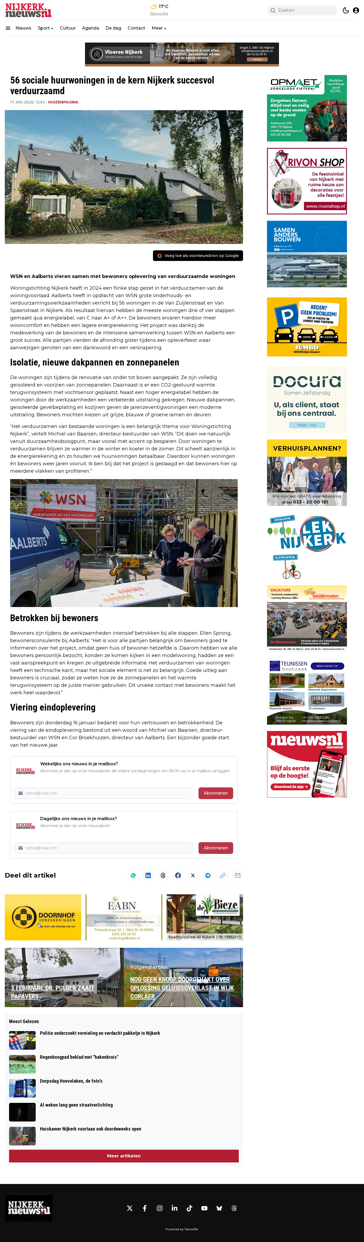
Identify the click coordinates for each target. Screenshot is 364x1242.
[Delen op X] (193, 875)
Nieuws (23, 28)
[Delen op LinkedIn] (148, 875)
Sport (44, 28)
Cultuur (68, 28)
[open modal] (356, 10)
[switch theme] (346, 10)
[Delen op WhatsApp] (133, 875)
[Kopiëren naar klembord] (222, 875)
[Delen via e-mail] (237, 875)
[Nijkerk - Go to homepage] (29, 1208)
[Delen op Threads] (163, 875)
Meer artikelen (124, 1155)
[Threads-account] (234, 1208)
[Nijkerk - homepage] (29, 10)
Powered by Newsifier (182, 1229)
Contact (136, 28)
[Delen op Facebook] (178, 875)
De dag (113, 28)
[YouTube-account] (204, 1208)
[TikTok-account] (189, 1208)
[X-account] (130, 1208)
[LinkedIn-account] (174, 1208)
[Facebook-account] (144, 1208)
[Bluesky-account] (219, 1208)
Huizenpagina (63, 102)
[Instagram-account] (159, 1208)
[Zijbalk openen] (8, 28)
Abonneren (216, 793)
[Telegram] (208, 875)
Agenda (90, 28)
